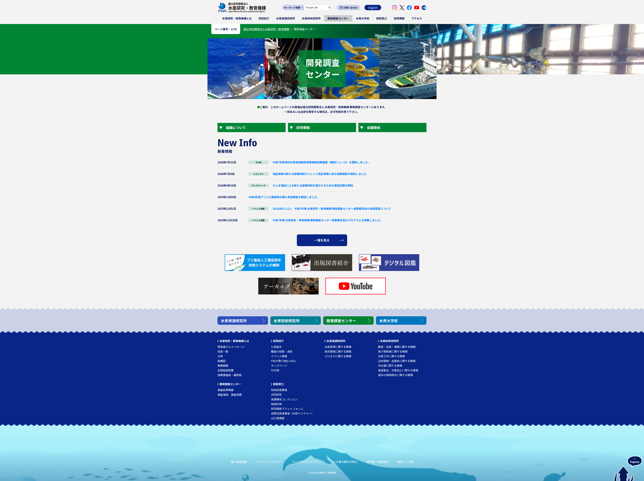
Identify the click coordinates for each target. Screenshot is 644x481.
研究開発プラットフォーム (287, 409)
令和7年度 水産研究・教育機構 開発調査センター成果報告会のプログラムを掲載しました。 (328, 220)
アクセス (416, 18)
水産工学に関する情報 (391, 356)
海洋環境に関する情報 (338, 351)
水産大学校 (362, 18)
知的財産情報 (279, 390)
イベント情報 (279, 356)
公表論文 (276, 347)
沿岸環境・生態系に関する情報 (397, 361)
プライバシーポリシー (269, 462)
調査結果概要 (226, 390)
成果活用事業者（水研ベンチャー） (292, 413)
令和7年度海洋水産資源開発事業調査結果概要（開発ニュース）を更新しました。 (321, 162)
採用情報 (399, 18)
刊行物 (275, 370)
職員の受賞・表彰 (281, 351)
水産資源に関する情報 (338, 347)
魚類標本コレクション (284, 399)
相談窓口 (381, 18)
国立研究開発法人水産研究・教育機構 (266, 29)
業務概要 (223, 365)
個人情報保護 (239, 462)
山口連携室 (277, 418)
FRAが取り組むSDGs (283, 361)
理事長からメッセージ (231, 347)
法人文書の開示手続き (344, 462)
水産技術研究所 (311, 18)
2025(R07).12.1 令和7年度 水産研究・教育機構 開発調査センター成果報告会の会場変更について (332, 209)
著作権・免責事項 (377, 462)
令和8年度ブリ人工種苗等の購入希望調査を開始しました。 (284, 197)
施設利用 (276, 404)
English (372, 7)
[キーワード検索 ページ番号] (293, 7)
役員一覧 (223, 351)
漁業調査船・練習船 (230, 375)
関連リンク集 (405, 462)
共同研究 (276, 395)
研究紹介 (264, 18)
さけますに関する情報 (338, 356)
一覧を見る (322, 240)
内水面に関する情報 (390, 365)
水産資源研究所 (285, 18)
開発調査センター (338, 18)
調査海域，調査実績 (230, 395)
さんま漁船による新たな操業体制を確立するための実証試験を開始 (313, 185)
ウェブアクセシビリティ (306, 462)
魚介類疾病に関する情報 (393, 351)
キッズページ (279, 365)
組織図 (222, 361)
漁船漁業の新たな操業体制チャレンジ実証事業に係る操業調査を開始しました (319, 174)
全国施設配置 (226, 370)
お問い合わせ (350, 7)
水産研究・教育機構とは (237, 18)
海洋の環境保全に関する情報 (395, 375)
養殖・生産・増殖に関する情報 (397, 347)
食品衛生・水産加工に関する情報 (398, 370)
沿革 (220, 356)
